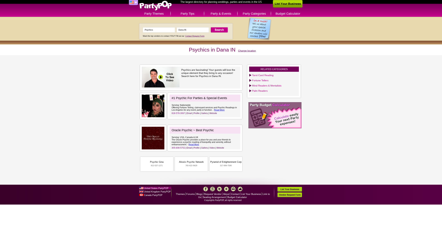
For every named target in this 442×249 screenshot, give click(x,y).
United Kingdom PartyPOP (157, 191)
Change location (247, 50)
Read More (219, 110)
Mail (233, 189)
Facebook (205, 189)
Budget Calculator (288, 13)
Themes (180, 194)
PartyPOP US (155, 6)
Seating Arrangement (214, 197)
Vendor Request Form (289, 194)
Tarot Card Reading (262, 75)
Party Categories (254, 13)
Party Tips (187, 13)
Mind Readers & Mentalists (266, 85)
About (226, 194)
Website (213, 113)
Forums (190, 194)
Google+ (212, 189)
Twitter (219, 189)
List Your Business (251, 194)
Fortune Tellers (260, 80)
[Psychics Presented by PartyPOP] (161, 78)
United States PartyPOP (156, 188)
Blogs (199, 194)
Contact (235, 194)
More (226, 189)
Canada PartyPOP (153, 195)
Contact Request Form (194, 36)
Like (240, 189)
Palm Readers (260, 90)
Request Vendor (213, 194)
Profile (197, 113)
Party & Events (221, 13)
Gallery (204, 113)
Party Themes (154, 13)
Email (189, 113)
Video (212, 148)
